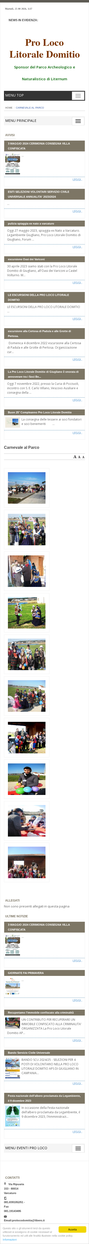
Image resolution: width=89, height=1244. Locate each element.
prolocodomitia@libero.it (28, 1220)
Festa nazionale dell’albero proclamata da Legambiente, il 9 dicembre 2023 (44, 1098)
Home (9, 107)
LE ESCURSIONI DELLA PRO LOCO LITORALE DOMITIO (38, 297)
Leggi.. (77, 180)
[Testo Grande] (75, 456)
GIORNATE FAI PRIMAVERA (26, 972)
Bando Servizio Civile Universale (29, 1052)
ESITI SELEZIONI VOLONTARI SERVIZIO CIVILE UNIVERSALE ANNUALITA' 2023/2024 (38, 194)
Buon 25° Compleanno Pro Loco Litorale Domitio (40, 412)
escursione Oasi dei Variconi (26, 259)
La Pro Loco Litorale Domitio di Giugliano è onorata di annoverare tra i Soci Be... (43, 374)
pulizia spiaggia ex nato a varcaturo (31, 223)
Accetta (72, 1229)
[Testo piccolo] (83, 456)
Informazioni (10, 1239)
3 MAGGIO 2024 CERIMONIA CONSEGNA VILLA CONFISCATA (39, 146)
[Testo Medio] (79, 456)
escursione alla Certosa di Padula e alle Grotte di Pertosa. (39, 334)
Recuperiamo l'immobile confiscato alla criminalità (41, 1012)
